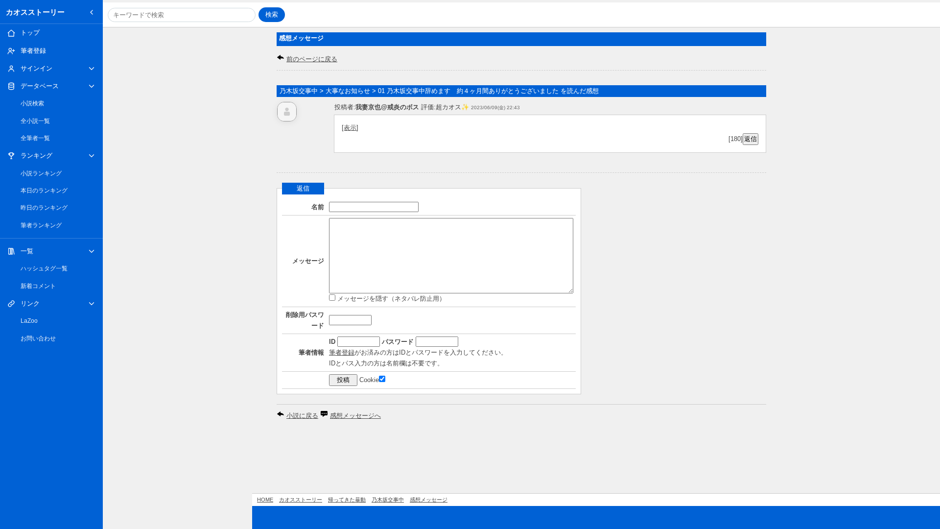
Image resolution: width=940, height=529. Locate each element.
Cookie (369, 380)
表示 (350, 127)
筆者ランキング (41, 225)
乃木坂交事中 (388, 500)
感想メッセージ (428, 500)
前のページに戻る (311, 59)
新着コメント (38, 286)
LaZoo (29, 320)
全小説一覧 (35, 121)
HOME (265, 500)
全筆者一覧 (35, 138)
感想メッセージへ (355, 415)
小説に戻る (302, 415)
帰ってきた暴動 (347, 500)
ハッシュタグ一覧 (44, 268)
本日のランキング (44, 190)
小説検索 (32, 103)
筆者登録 (341, 352)
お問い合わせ (38, 338)
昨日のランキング (44, 207)
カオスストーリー (35, 12)
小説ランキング (41, 173)
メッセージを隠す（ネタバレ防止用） (390, 298)
